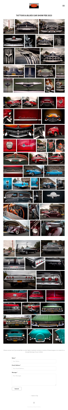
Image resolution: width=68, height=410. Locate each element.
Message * (14, 372)
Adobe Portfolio (37, 407)
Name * (14, 358)
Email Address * (16, 365)
